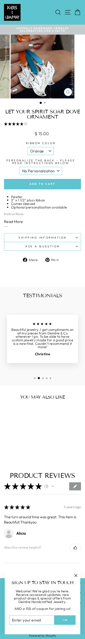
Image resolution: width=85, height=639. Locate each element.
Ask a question (42, 246)
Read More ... (13, 223)
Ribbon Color (40, 143)
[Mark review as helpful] (75, 547)
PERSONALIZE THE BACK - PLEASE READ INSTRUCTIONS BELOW (40, 162)
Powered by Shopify (42, 635)
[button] (52, 486)
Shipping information (42, 237)
